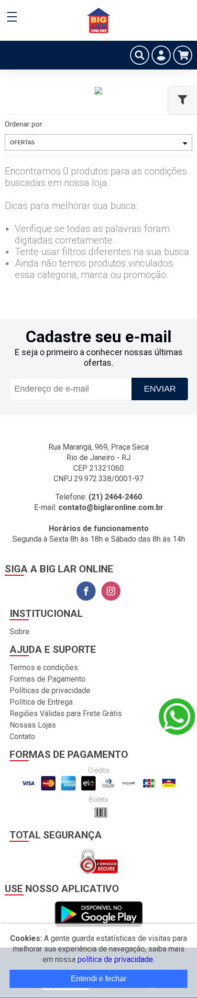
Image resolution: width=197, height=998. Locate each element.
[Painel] (161, 55)
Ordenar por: (24, 124)
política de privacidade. (115, 959)
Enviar (160, 389)
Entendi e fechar (98, 979)
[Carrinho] (182, 55)
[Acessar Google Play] (99, 914)
